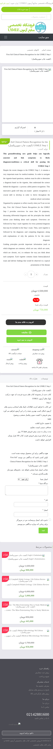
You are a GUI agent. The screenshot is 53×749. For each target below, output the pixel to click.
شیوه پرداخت (44, 676)
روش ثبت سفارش (42, 673)
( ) (22, 9)
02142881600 (37, 714)
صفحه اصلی (46, 50)
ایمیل (45, 510)
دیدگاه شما (43, 483)
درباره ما (46, 703)
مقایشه (24, 332)
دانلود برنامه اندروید (26, 733)
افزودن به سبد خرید (24, 340)
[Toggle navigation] (5, 37)
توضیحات (44, 379)
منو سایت (43, 37)
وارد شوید (14, 3)
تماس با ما (45, 707)
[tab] (46, 378)
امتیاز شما (44, 479)
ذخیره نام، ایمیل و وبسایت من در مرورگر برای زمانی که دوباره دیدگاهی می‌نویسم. (32, 522)
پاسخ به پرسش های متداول (38, 690)
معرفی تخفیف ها (42, 686)
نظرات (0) (33, 379)
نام (46, 500)
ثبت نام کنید (4, 3)
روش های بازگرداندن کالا (39, 694)
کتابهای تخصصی (33, 50)
